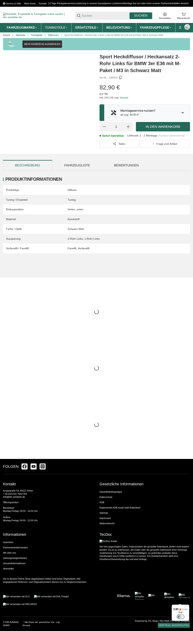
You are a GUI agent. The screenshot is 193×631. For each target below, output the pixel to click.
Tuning (72, 199)
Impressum (105, 518)
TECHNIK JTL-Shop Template (174, 621)
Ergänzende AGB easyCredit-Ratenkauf (120, 507)
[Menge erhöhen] (128, 126)
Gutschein (8, 542)
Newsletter (8, 568)
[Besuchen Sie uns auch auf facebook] (24, 466)
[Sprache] (187, 27)
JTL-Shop (153, 621)
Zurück (6, 35)
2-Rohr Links (75, 238)
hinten (71, 209)
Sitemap (104, 513)
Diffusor (72, 189)
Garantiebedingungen (111, 492)
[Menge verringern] (104, 126)
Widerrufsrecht (107, 523)
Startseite (20, 35)
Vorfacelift (84, 248)
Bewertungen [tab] (126, 165)
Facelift (72, 248)
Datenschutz (106, 497)
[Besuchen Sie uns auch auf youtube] (34, 466)
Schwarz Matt (76, 228)
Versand (124, 97)
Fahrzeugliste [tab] (77, 165)
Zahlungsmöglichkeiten (15, 558)
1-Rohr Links (92, 238)
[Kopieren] (120, 77)
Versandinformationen (14, 563)
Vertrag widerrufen (174, 625)
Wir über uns (9, 553)
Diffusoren (53, 35)
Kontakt (43, 3)
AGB (102, 502)
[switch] (180, 616)
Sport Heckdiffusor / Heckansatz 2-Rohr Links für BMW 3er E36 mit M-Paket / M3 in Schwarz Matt (113, 35)
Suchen (140, 15)
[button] (187, 466)
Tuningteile (36, 35)
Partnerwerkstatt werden (15, 547)
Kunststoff (74, 219)
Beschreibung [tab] (27, 165)
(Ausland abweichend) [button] (171, 135)
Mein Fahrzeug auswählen (42, 44)
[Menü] (187, 607)
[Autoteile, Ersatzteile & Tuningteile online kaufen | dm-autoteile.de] (36, 15)
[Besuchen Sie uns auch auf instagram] (43, 466)
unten (80, 209)
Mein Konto (30, 3)
